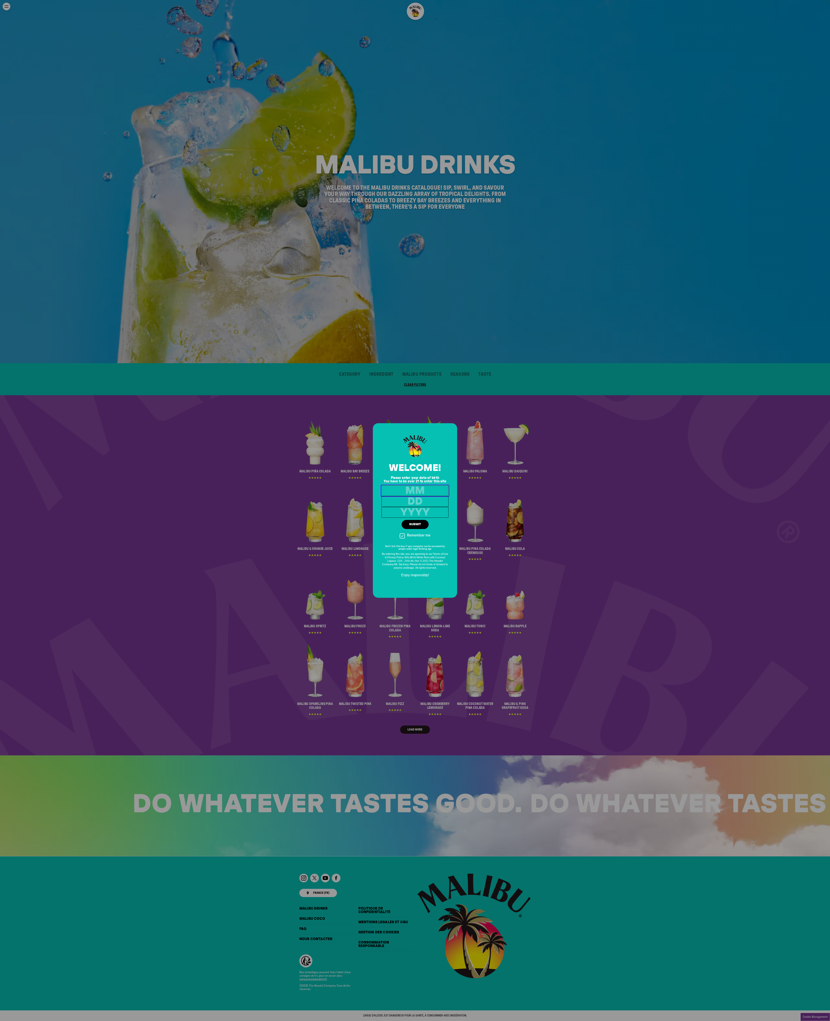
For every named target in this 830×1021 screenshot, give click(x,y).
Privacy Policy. (395, 557)
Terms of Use (440, 554)
